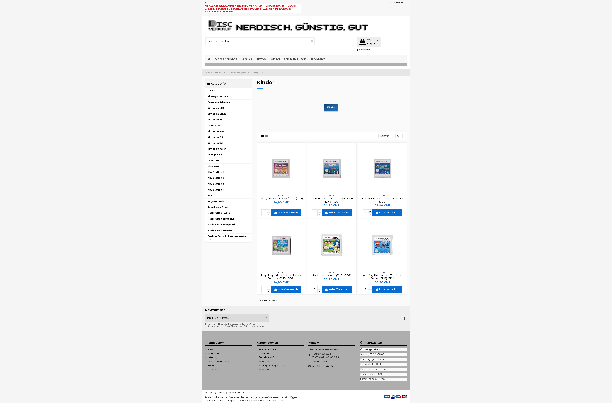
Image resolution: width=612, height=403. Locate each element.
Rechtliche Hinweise (218, 361)
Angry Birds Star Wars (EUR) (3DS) (281, 198)
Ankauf (211, 365)
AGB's (210, 349)
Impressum (213, 353)
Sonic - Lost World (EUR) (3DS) (332, 275)
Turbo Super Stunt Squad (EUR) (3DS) (383, 200)
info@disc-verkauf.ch (323, 366)
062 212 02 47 (319, 361)
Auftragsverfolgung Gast (272, 365)
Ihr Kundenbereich (269, 349)
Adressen (264, 361)
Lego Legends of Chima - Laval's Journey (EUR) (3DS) (281, 277)
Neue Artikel (214, 369)
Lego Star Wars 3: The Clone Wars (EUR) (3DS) (331, 200)
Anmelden (264, 353)
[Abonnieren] (265, 318)
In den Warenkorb (288, 212)
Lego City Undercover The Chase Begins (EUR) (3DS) (383, 277)
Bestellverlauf (266, 357)
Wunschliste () (399, 2)
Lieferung (212, 357)
